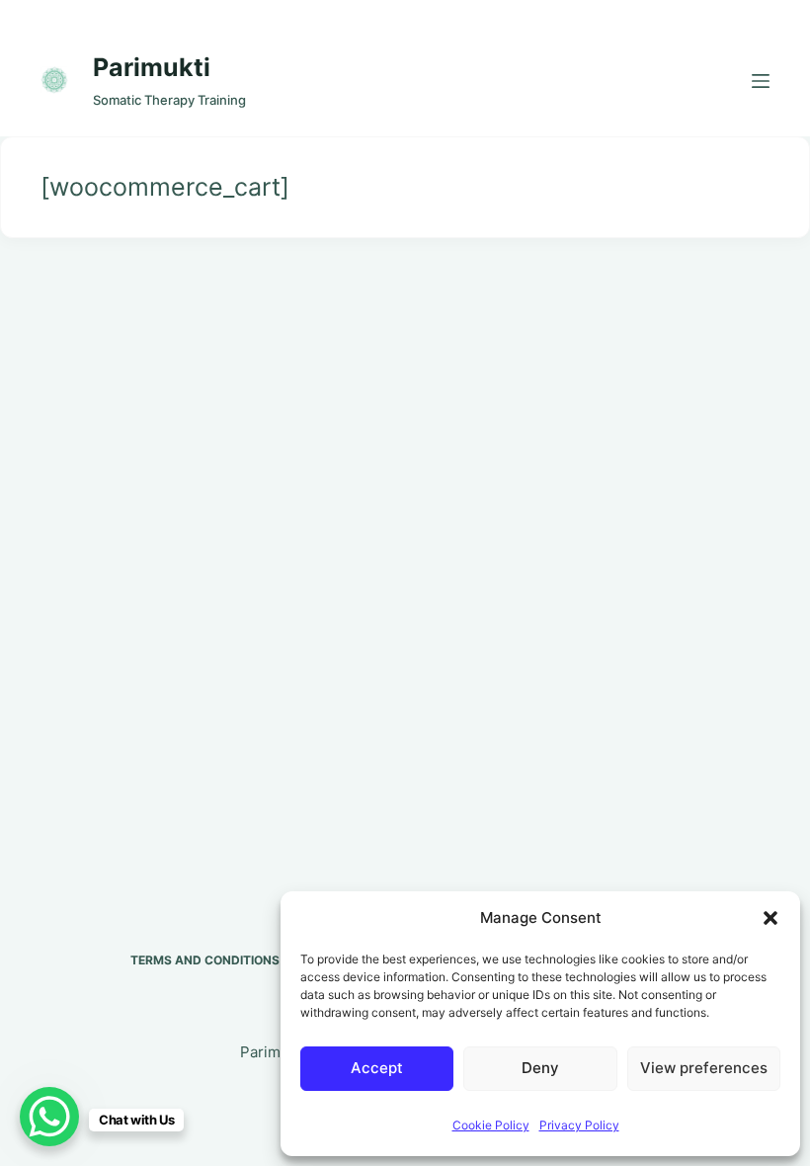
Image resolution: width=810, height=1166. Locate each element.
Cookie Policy (490, 1125)
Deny (540, 1067)
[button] (770, 918)
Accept (377, 1067)
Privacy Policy (579, 1125)
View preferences (704, 1067)
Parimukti (151, 67)
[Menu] (761, 81)
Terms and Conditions (205, 960)
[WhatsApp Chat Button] (49, 1116)
